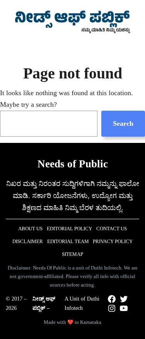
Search (123, 123)
